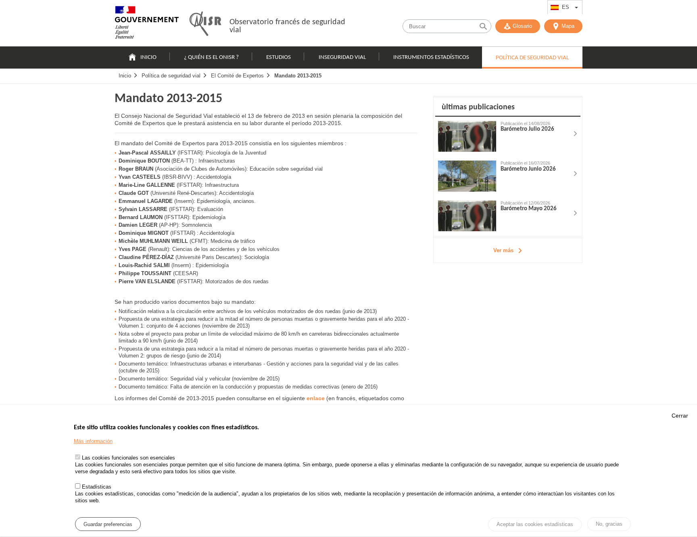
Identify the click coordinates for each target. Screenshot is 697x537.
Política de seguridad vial (171, 76)
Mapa (567, 26)
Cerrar (680, 415)
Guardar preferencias (107, 524)
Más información (93, 442)
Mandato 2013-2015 (297, 76)
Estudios (278, 57)
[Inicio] (147, 24)
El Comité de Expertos (237, 76)
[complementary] (507, 179)
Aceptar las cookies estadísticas (535, 525)
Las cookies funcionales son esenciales (128, 458)
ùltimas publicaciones (478, 107)
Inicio (148, 57)
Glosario (522, 26)
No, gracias (609, 524)
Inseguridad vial (342, 57)
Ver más (503, 250)
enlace (316, 398)
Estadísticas (96, 487)
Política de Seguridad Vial (532, 58)
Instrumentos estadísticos (431, 57)
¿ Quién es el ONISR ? (211, 57)
